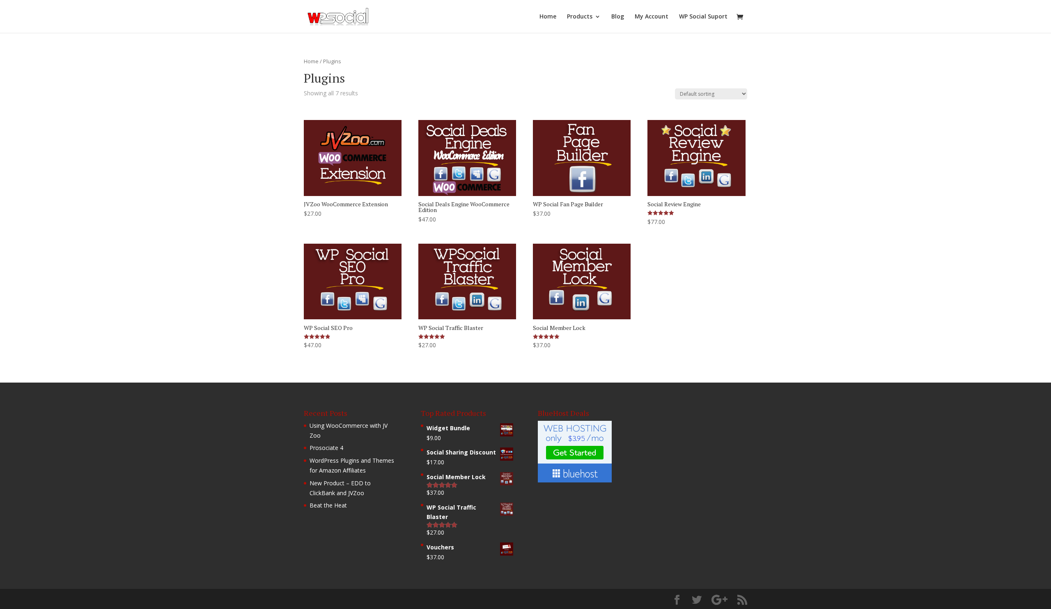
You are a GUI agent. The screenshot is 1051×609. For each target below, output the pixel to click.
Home (547, 17)
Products (579, 17)
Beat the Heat (328, 505)
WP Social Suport (703, 17)
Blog (617, 17)
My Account (651, 17)
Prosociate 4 (326, 448)
